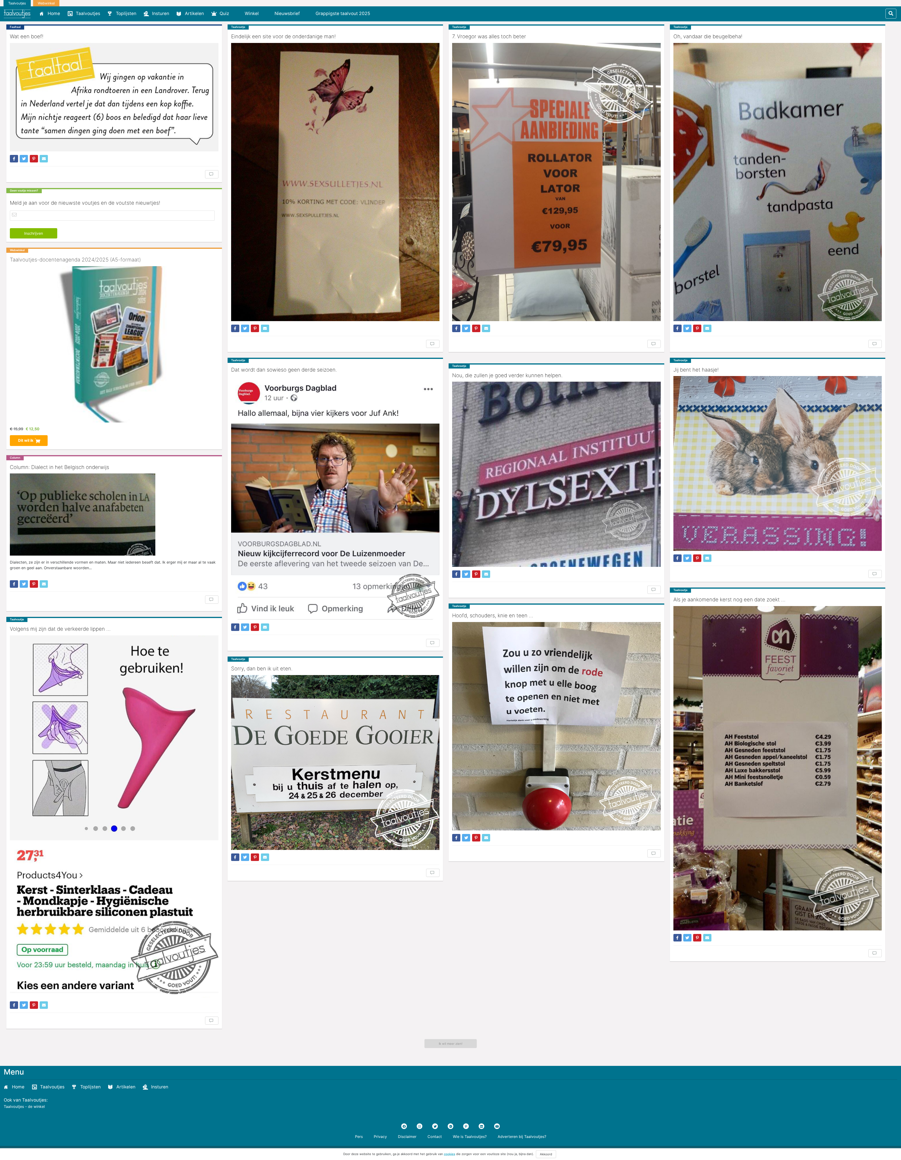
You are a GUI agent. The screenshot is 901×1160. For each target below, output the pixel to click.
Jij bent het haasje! (696, 370)
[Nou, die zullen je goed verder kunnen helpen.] (556, 474)
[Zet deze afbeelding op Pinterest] (34, 158)
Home (54, 13)
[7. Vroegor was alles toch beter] (556, 182)
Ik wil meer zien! (450, 1043)
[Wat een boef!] (114, 97)
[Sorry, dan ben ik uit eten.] (335, 762)
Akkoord (546, 1154)
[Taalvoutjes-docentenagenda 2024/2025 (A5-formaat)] (114, 344)
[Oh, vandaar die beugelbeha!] (777, 182)
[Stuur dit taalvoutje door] (44, 158)
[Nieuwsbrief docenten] (382, 13)
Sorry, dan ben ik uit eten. (262, 668)
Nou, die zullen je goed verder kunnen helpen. (507, 375)
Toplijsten (126, 13)
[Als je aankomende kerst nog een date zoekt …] (777, 768)
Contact (435, 1136)
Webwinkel (46, 3)
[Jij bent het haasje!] (777, 463)
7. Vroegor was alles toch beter (489, 36)
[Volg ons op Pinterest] (466, 1126)
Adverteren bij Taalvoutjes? (522, 1136)
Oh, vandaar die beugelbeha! (707, 36)
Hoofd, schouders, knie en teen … (492, 615)
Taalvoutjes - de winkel (24, 1106)
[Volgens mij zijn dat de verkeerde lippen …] (114, 816)
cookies (449, 1154)
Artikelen (194, 13)
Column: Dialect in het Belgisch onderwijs (59, 467)
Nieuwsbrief (287, 13)
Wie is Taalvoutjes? (470, 1136)
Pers (359, 1136)
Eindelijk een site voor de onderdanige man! (283, 36)
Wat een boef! (26, 36)
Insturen (160, 13)
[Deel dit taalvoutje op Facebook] (14, 158)
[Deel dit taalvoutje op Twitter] (24, 158)
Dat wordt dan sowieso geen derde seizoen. (284, 370)
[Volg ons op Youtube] (497, 1126)
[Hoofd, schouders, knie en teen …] (556, 726)
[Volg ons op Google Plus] (450, 1126)
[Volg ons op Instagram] (419, 1126)
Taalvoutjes (17, 3)
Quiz (224, 13)
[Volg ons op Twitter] (435, 1126)
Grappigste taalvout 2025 (343, 13)
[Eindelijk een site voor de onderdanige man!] (335, 182)
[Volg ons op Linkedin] (481, 1126)
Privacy (380, 1136)
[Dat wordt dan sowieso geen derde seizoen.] (335, 498)
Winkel (252, 13)
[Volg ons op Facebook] (404, 1126)
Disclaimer (407, 1136)
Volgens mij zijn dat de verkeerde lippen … (60, 629)
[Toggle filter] (891, 14)
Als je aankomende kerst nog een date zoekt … (729, 599)
